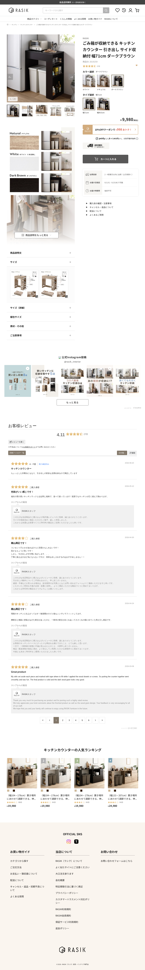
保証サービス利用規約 (67, 922)
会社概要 (60, 880)
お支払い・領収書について (23, 873)
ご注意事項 (16, 335)
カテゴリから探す (19, 861)
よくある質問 (80, 18)
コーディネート (51, 18)
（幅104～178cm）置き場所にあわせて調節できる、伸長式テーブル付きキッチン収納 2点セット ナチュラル (21, 797)
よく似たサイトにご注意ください (72, 867)
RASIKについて (111, 18)
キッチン (14, 25)
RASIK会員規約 (63, 915)
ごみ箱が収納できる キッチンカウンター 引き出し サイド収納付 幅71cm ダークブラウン (64, 25)
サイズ (13, 262)
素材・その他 (17, 326)
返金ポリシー (62, 928)
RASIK (86, 38)
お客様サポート (29, 447)
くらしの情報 (66, 18)
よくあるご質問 (97, 214)
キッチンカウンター (26, 25)
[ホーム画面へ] (7, 25)
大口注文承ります (65, 873)
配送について (96, 211)
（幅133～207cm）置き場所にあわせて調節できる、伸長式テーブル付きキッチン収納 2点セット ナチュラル (122, 797)
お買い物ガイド (95, 18)
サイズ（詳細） (18, 307)
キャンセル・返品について (101, 207)
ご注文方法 (16, 867)
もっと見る (72, 402)
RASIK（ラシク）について (69, 861)
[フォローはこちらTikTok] (76, 841)
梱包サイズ (16, 317)
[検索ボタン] (106, 10)
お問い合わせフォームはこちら (116, 861)
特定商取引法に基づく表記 (69, 886)
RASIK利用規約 (63, 909)
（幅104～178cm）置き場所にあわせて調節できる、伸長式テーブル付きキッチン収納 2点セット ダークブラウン (89, 797)
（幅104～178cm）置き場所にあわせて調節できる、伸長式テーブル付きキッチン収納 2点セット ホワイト (55, 797)
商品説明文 (16, 252)
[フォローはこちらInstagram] (69, 842)
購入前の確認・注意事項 (100, 203)
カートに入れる (108, 159)
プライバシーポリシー (67, 893)
